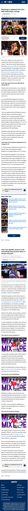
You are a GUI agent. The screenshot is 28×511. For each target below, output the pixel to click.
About (2, 485)
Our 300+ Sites (20, 487)
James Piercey (6, 13)
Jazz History (7, 475)
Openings (19, 485)
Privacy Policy (4, 492)
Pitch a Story (20, 490)
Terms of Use (20, 492)
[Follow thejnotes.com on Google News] (25, 190)
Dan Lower (5, 259)
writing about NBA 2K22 (13, 66)
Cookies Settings (5, 499)
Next (23, 38)
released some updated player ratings (12, 72)
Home (2, 475)
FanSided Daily (5, 490)
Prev (5, 38)
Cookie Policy (4, 494)
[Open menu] (2, 2)
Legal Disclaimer (21, 494)
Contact (3, 487)
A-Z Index (19, 497)
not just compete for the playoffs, (12, 369)
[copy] (9, 16)
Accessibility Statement (7, 497)
